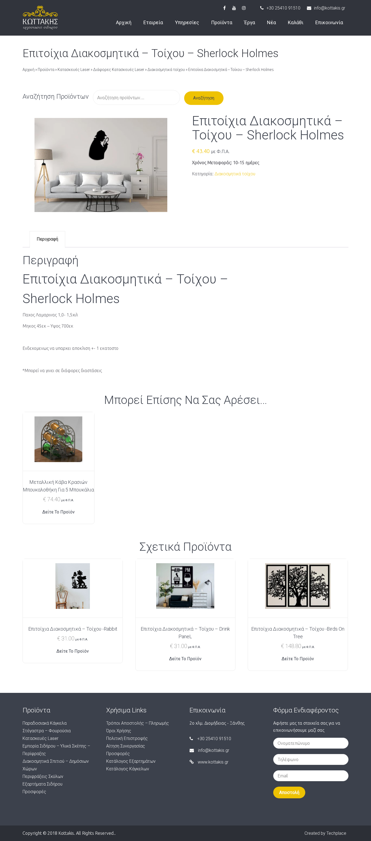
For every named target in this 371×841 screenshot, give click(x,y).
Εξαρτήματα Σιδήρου (42, 784)
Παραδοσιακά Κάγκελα (45, 723)
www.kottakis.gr (213, 762)
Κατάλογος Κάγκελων (127, 768)
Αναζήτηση (203, 98)
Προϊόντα (221, 22)
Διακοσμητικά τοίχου (166, 69)
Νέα (271, 22)
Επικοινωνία (329, 22)
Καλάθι (295, 22)
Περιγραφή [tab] (47, 239)
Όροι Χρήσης (118, 730)
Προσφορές (34, 791)
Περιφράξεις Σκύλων (43, 776)
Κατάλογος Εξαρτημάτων (131, 761)
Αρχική (123, 22)
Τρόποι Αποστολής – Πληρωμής (137, 723)
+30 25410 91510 (283, 8)
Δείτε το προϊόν (58, 512)
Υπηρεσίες (187, 22)
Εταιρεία (153, 22)
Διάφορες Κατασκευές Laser (118, 69)
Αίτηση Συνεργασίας (125, 746)
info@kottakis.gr (329, 8)
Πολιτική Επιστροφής (127, 738)
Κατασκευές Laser (74, 69)
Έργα (249, 22)
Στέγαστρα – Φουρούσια (47, 730)
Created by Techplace (325, 833)
